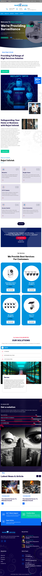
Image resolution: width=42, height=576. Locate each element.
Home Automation (27, 206)
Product (16, 13)
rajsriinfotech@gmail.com (31, 559)
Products (3, 558)
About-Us (7, 13)
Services (12, 13)
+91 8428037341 (28, 555)
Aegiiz (30, 572)
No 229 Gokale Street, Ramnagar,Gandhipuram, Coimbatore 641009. (33, 564)
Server (6, 376)
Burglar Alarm (26, 171)
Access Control (6, 206)
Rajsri (7, 1)
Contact (21, 13)
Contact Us (3, 562)
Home (2, 13)
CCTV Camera (5, 189)
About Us (3, 554)
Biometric (4, 171)
